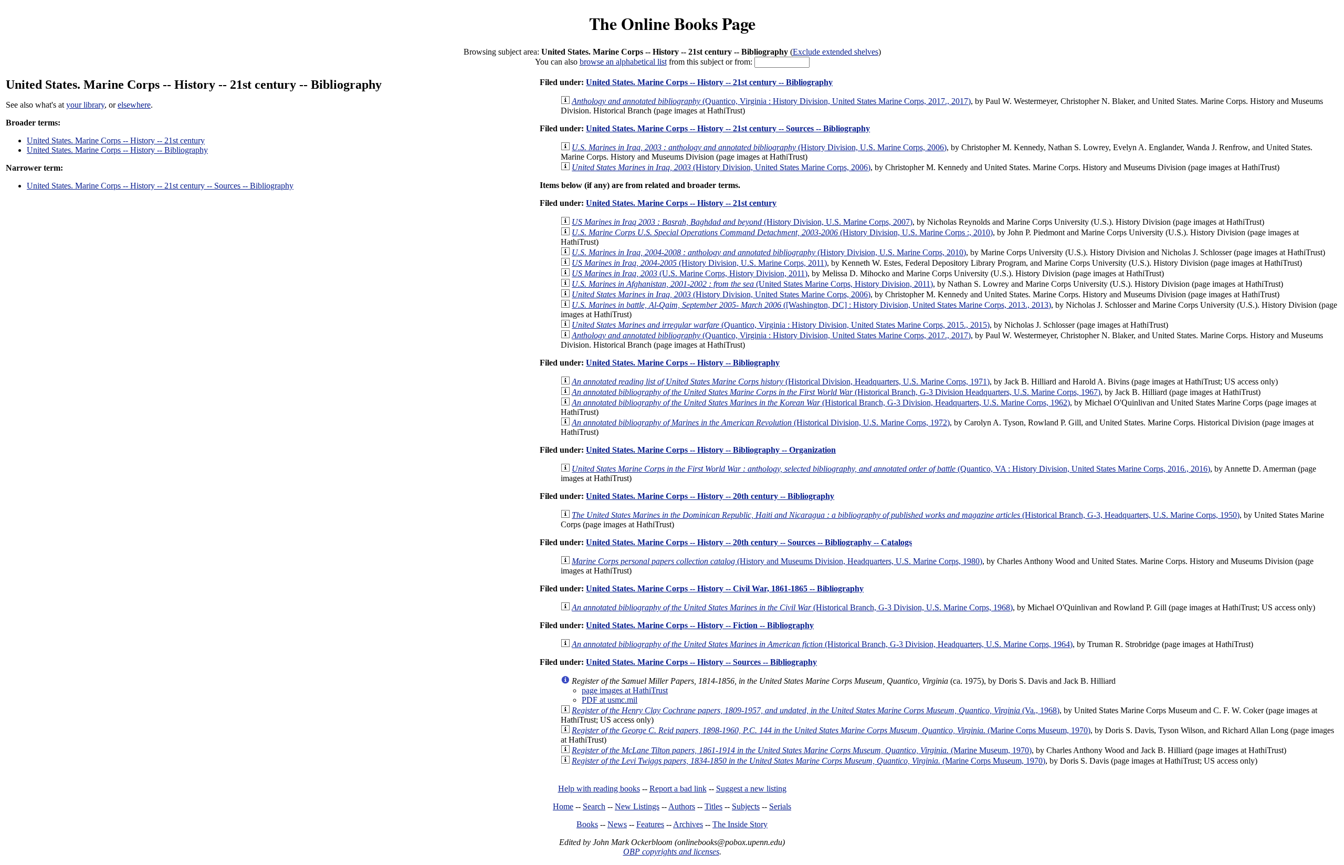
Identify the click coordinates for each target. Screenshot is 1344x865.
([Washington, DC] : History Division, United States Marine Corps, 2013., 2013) (811, 304)
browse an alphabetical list (623, 61)
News (617, 824)
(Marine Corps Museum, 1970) (831, 730)
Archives (688, 824)
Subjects (746, 806)
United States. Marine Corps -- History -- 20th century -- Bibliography (710, 496)
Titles (713, 806)
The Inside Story (740, 824)
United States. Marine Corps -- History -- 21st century (116, 140)
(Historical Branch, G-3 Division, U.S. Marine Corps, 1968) (792, 607)
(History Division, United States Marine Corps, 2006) (721, 167)
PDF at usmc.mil (609, 699)
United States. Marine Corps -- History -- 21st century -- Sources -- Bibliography (160, 185)
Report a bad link (678, 788)
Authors (681, 806)
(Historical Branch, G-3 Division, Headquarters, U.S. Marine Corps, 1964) (822, 644)
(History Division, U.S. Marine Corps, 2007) (742, 221)
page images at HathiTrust (625, 690)
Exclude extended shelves (835, 51)
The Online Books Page (672, 23)
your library (85, 104)
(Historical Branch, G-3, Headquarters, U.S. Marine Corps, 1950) (906, 514)
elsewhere (134, 104)
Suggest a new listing (751, 788)
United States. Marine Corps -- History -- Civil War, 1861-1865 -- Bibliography (725, 588)
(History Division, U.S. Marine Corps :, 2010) (782, 232)
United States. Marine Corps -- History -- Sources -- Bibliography (701, 662)
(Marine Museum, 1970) (802, 750)
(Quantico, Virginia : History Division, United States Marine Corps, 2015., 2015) (781, 324)
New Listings (637, 806)
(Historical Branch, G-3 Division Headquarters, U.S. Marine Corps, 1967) (836, 392)
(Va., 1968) (815, 710)
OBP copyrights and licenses (671, 851)
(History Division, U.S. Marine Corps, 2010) (769, 252)
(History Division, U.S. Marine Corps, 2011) (699, 262)
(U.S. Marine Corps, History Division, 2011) (689, 273)
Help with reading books (599, 788)
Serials (780, 806)
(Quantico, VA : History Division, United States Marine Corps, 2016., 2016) (891, 468)
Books (587, 824)
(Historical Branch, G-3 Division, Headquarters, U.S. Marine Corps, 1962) (821, 402)
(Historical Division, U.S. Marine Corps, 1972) (761, 422)
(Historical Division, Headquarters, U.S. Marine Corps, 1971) (781, 381)
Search (594, 806)
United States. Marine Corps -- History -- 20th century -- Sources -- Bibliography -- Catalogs (749, 542)
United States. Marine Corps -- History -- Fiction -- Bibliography (700, 625)
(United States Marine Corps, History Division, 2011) (752, 283)
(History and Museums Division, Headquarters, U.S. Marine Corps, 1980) (777, 561)
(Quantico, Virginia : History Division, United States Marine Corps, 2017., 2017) (771, 101)
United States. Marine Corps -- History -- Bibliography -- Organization (711, 449)
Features (650, 824)
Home (563, 806)
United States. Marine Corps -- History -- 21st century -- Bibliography (709, 82)
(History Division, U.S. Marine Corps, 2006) (759, 147)
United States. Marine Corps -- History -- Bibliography (117, 149)
